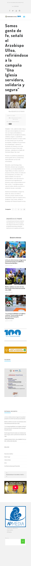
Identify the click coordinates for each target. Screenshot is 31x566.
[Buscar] (23, 541)
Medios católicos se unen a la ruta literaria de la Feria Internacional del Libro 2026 (15, 288)
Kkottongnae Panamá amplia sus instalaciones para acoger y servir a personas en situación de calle (15, 434)
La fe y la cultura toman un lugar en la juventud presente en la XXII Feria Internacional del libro (15, 261)
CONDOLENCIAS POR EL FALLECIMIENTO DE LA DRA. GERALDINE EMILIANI (15, 440)
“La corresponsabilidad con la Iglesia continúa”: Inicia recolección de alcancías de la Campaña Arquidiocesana (15, 316)
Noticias (15, 119)
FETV (5, 463)
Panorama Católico (8, 453)
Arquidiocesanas (16, 118)
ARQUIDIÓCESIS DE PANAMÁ (17, 111)
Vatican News (7, 460)
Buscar (7, 538)
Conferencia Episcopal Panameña (12, 466)
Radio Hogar (7, 457)
